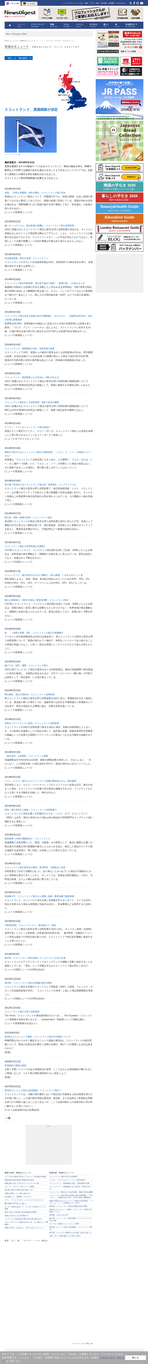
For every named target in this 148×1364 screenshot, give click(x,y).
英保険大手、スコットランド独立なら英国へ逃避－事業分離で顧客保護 (39, 896)
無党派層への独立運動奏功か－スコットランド (27, 838)
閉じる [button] (135, 1358)
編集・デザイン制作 (92, 3)
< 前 (8, 1118)
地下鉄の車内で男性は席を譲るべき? (19, 1190)
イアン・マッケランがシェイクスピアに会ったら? (24, 1200)
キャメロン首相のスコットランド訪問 (64, 1224)
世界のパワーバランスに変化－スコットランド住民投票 (32, 723)
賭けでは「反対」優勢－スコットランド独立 (26, 665)
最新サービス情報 (117, 51)
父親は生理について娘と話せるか (18, 1193)
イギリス (13, 3)
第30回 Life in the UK (58, 1215)
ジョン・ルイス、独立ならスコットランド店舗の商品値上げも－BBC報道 (40, 781)
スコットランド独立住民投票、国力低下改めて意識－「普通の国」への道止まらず (45, 283)
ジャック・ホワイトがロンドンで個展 (19, 1186)
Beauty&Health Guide (119, 208)
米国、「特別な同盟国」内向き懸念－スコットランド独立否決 (35, 192)
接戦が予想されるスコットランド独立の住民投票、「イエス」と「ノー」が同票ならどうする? (71, 1202)
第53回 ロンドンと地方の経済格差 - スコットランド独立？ (33, 1090)
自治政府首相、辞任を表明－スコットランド (26, 258)
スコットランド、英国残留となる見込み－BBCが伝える (32, 377)
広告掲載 (104, 3)
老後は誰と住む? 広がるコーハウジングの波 (22, 1183)
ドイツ (29, 3)
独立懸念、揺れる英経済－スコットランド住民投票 (29, 694)
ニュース (15, 41)
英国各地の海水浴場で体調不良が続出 (19, 1180)
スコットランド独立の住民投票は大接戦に (25, 546)
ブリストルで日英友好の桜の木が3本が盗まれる (23, 1219)
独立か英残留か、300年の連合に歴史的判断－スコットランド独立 (37, 600)
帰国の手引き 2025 (119, 186)
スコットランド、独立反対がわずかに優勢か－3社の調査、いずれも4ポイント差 (44, 575)
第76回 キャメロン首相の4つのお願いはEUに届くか (70, 1232)
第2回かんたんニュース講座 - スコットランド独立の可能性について (38, 1036)
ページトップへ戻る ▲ (82, 1343)
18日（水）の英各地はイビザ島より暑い (65, 1236)
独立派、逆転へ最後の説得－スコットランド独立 (28, 517)
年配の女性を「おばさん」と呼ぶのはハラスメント (25, 1228)
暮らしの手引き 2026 (120, 197)
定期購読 (112, 3)
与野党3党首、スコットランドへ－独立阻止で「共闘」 (31, 925)
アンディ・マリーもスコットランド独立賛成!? (27, 427)
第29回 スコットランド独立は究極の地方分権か (28, 983)
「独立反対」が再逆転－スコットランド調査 (26, 756)
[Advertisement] (48, 1145)
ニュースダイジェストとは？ (73, 3)
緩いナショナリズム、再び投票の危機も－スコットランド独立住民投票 (39, 225)
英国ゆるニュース (26, 41)
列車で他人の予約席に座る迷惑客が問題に (21, 1212)
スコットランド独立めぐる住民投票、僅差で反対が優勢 (32, 402)
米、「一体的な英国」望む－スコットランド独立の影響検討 (34, 632)
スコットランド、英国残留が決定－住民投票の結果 (29, 348)
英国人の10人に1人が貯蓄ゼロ (16, 1215)
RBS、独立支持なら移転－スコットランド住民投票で (31, 809)
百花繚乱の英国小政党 (15, 1065)
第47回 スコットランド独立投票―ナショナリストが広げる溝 (35, 958)
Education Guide (119, 218)
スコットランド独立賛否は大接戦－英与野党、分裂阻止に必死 (35, 867)
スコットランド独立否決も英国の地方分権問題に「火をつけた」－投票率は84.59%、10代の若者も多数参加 (71, 1196)
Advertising (120, 3)
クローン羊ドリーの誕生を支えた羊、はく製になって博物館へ (26, 1223)
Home (7, 41)
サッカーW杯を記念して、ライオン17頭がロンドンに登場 (25, 1208)
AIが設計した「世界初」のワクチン (18, 1197)
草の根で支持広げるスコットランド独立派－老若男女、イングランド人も (40, 484)
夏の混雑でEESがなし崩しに (16, 1203)
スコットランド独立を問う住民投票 (22, 1011)
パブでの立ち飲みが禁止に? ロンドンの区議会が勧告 (25, 1176)
